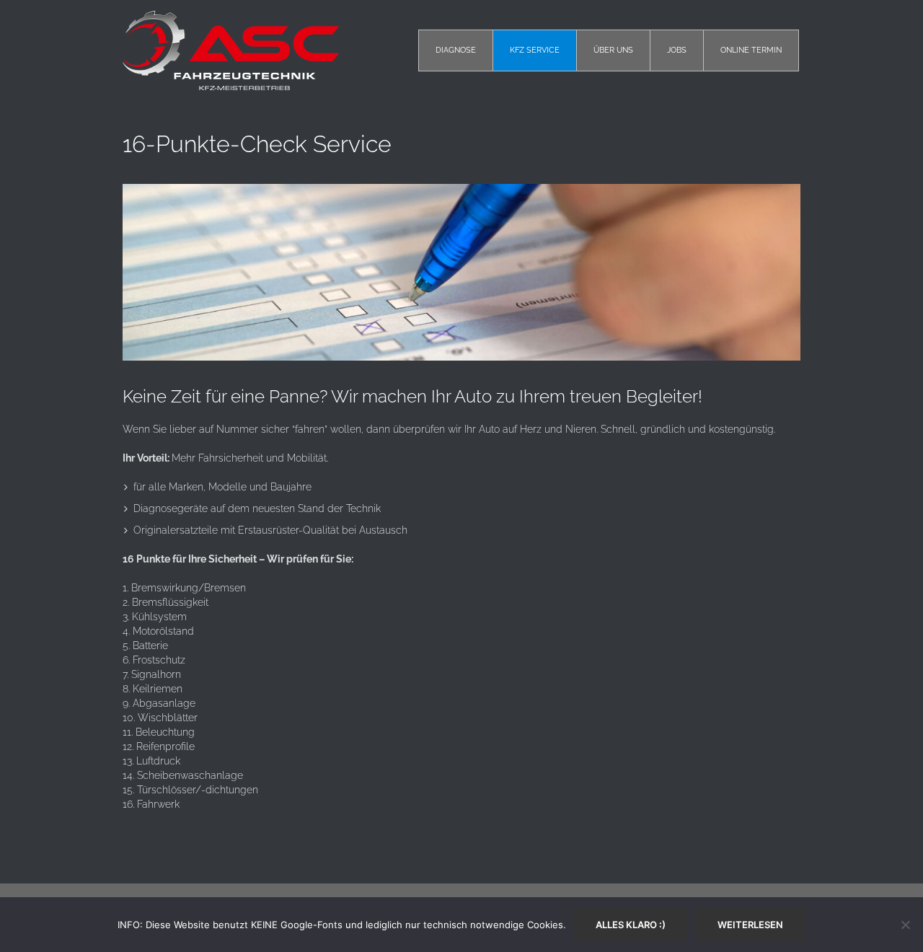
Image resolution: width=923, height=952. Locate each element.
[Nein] (905, 924)
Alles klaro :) (631, 924)
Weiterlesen (750, 924)
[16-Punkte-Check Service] (461, 272)
